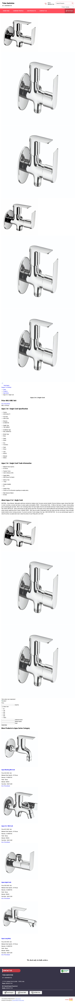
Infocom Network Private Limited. (18, 1000)
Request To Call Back (6, 387)
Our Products (31, 11)
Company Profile (18, 11)
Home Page (6, 11)
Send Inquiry (70, 10)
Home (4, 389)
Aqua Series (6, 393)
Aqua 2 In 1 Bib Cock (7, 826)
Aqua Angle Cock (6, 882)
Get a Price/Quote (5, 403)
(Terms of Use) (18, 998)
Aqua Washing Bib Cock (8, 770)
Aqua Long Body (6, 938)
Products (5, 391)
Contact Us (43, 11)
